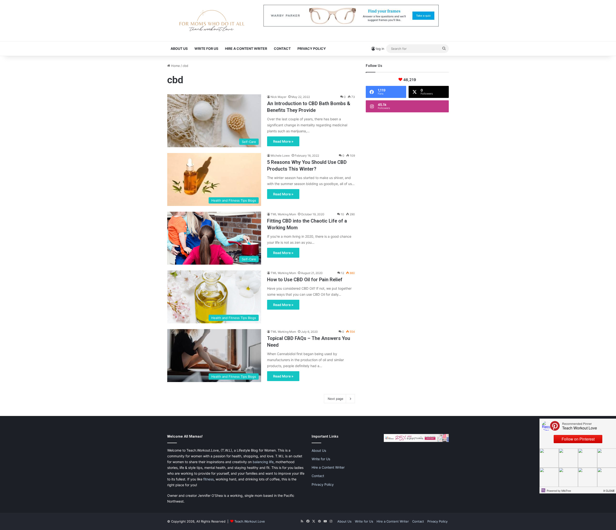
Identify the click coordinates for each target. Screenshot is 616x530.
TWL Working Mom (283, 214)
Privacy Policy (311, 48)
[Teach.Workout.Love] (211, 21)
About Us (179, 48)
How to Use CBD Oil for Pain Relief (304, 279)
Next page (335, 399)
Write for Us (206, 48)
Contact (282, 48)
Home (175, 66)
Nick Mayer (278, 97)
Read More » (283, 141)
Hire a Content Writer (246, 48)
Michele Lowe (280, 155)
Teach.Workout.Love (249, 521)
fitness (208, 479)
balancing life (263, 462)
